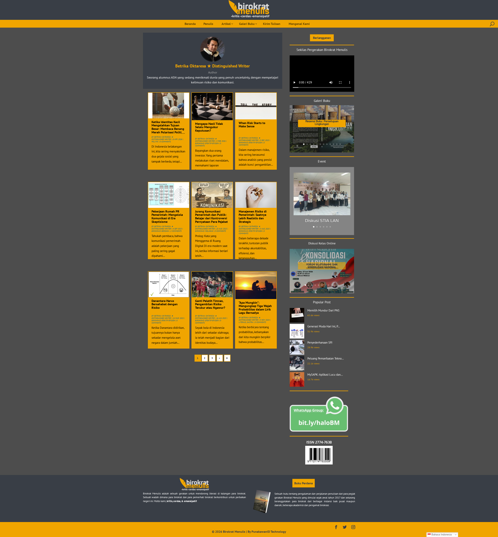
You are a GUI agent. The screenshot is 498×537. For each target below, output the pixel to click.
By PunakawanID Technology (267, 532)
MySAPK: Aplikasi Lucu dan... (325, 374)
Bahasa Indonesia (441, 534)
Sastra (250, 322)
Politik (155, 141)
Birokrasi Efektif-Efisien (163, 320)
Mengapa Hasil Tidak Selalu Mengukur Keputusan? (209, 127)
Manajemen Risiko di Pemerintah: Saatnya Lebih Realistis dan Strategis (253, 216)
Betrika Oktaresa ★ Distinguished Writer (162, 138)
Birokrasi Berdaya (160, 231)
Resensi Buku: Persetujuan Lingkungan (321, 122)
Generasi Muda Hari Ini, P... (323, 326)
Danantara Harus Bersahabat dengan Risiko (165, 304)
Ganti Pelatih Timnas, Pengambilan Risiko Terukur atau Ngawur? (210, 304)
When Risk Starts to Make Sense (252, 124)
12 (340, 144)
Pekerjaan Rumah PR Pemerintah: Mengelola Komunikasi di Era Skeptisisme (167, 216)
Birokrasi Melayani (204, 231)
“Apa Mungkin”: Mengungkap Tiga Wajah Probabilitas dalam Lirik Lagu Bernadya (255, 308)
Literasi (242, 322)
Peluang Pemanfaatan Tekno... (325, 358)
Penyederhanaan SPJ (319, 342)
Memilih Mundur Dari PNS (323, 310)
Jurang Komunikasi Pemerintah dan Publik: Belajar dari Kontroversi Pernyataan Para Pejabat (211, 216)
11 (337, 144)
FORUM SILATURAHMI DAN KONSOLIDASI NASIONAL (321, 266)
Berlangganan (322, 38)
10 (333, 144)
